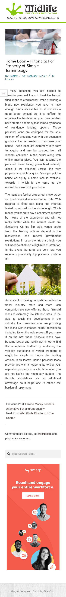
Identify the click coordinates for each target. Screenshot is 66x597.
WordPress (49, 591)
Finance (9, 79)
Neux (29, 591)
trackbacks (45, 433)
